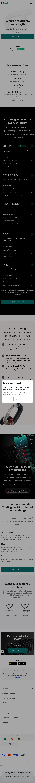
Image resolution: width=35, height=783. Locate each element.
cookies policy (17, 394)
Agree (17, 399)
